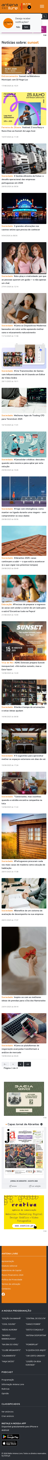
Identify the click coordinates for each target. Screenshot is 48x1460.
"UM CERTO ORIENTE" (35, 1355)
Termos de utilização (11, 1284)
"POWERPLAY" (32, 1344)
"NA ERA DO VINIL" (10, 1344)
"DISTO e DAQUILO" (35, 1329)
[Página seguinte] (20, 1064)
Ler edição (36, 1186)
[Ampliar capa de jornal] (24, 1153)
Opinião (5, 1393)
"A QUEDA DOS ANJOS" (36, 1350)
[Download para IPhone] (24, 1443)
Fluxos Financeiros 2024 (12, 1275)
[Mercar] (24, 1098)
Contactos (6, 1288)
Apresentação (8, 1261)
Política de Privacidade (12, 1279)
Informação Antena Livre (13, 1384)
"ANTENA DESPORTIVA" (36, 1335)
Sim (26, 27)
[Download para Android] (22, 1436)
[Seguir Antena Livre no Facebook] (3, 1294)
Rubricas (5, 1389)
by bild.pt (6, 1455)
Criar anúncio (8, 1416)
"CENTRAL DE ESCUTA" (36, 1318)
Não (18, 27)
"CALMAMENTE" (9, 1355)
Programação (8, 1379)
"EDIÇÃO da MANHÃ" (11, 1318)
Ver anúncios (7, 1411)
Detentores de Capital (11, 1270)
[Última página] (27, 1064)
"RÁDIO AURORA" (9, 1329)
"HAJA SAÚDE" (8, 1361)
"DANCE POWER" (33, 1324)
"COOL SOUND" (9, 1324)
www (14, 1186)
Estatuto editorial (9, 1266)
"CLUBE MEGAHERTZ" (11, 1350)
